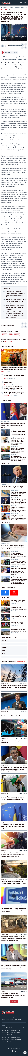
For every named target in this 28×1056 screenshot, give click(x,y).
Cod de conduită (18, 1019)
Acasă (4, 7)
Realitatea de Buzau (15, 1034)
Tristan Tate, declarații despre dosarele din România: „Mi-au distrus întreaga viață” (17, 450)
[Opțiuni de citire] (25, 1053)
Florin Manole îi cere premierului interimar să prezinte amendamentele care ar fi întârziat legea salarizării (14, 769)
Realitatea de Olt (5, 1042)
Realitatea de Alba (5, 1037)
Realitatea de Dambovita (16, 1039)
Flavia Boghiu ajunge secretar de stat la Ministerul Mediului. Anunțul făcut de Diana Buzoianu (18, 517)
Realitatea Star (22, 1027)
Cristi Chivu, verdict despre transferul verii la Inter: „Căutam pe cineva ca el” (18, 433)
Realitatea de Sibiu (5, 1032)
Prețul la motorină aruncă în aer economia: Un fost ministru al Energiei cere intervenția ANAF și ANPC (12, 854)
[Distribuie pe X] (25, 47)
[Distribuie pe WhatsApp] (22, 47)
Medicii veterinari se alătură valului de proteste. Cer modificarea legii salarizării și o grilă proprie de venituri (13, 938)
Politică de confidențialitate (7, 1019)
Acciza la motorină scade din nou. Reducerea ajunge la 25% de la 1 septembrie (15, 307)
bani (10, 334)
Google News (8, 341)
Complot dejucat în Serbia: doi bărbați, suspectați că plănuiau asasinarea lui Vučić (13, 425)
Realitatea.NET (5, 1027)
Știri (7, 7)
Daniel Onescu (23, 711)
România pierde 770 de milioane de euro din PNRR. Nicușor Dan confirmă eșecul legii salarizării (13, 910)
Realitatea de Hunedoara (16, 1032)
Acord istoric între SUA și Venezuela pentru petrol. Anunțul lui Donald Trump (13, 487)
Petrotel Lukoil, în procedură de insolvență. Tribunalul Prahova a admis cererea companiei (13, 995)
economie (16, 334)
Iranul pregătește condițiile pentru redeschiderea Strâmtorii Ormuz (18, 494)
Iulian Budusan (23, 683)
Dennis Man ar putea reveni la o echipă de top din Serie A (18, 616)
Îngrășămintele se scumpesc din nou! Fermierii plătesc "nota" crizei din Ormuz (13, 882)
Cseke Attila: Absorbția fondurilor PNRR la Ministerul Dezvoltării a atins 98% (14, 715)
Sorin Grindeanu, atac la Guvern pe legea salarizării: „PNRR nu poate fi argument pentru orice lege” (13, 967)
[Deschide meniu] (25, 3)
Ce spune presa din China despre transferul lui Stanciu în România (13, 387)
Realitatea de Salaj (5, 1030)
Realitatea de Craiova (14, 1042)
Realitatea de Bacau (6, 1039)
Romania (4, 334)
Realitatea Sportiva (13, 1027)
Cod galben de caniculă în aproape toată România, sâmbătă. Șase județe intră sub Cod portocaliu (14, 369)
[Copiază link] (22, 44)
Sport (5, 384)
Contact (3, 1017)
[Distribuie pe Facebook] (25, 44)
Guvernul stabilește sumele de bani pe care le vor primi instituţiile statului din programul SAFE (13, 826)
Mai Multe (14, 1001)
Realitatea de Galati (6, 1034)
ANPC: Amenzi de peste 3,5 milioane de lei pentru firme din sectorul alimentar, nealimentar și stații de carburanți (15, 314)
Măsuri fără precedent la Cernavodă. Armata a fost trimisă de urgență (14, 393)
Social (2, 371)
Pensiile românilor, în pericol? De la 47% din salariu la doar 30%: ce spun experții (16, 301)
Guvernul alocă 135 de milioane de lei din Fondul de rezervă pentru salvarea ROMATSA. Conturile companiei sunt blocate (19, 580)
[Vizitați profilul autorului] (2, 46)
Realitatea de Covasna (16, 45)
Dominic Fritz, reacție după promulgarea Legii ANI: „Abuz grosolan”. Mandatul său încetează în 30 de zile (18, 501)
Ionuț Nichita (23, 963)
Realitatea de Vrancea (15, 1037)
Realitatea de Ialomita (15, 1030)
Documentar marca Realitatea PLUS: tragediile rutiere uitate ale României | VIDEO (14, 375)
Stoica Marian (23, 765)
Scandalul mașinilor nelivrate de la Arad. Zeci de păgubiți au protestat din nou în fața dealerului (18, 458)
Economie (11, 7)
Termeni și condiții (10, 1017)
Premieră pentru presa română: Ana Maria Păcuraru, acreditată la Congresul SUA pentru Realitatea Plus (17, 441)
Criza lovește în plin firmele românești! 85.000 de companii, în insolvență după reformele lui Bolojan (15, 294)
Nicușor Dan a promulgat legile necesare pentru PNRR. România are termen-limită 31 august (18, 509)
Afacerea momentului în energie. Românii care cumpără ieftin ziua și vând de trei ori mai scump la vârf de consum (14, 687)
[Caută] (21, 2)
